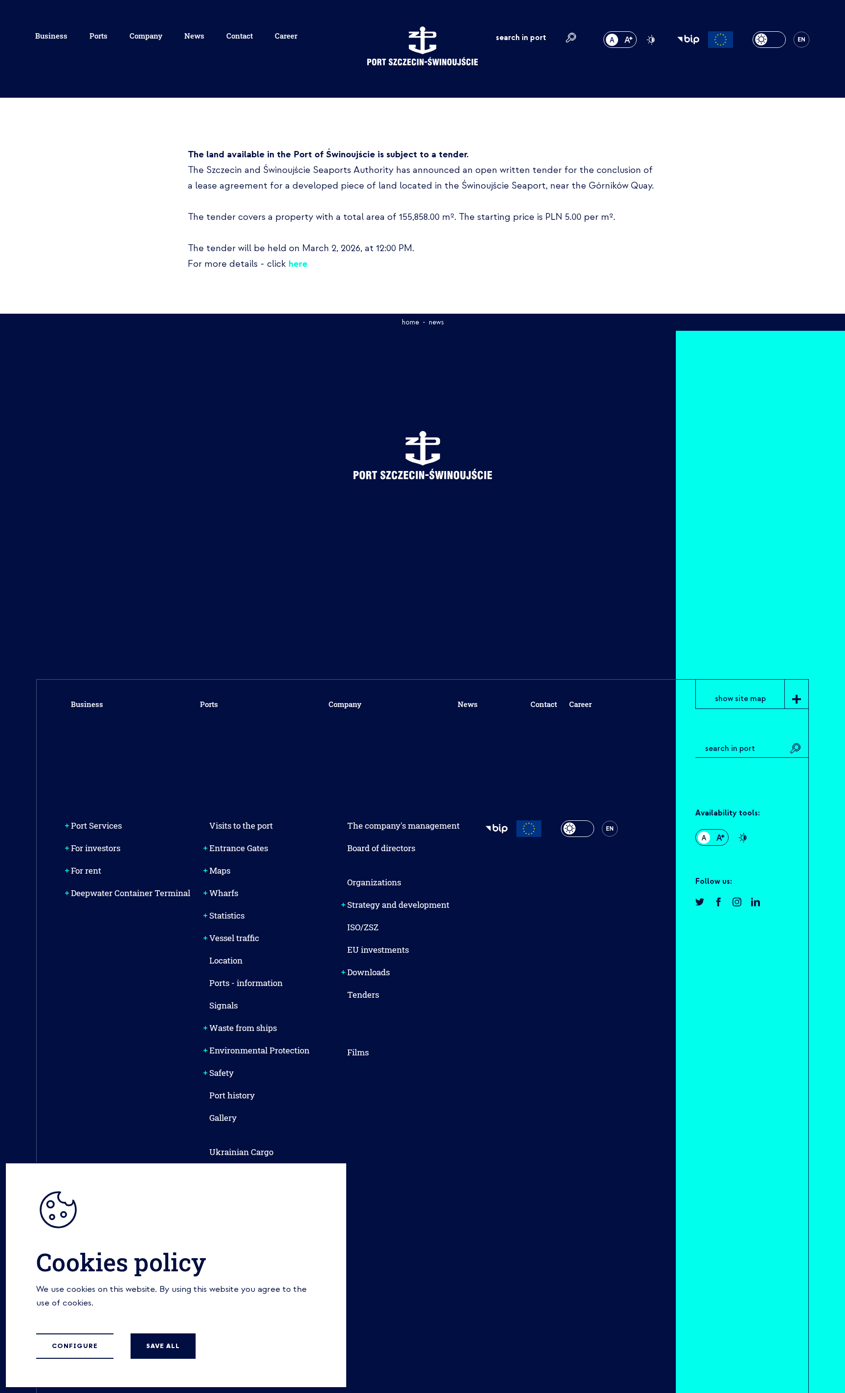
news (436, 322)
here (298, 264)
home (410, 322)
